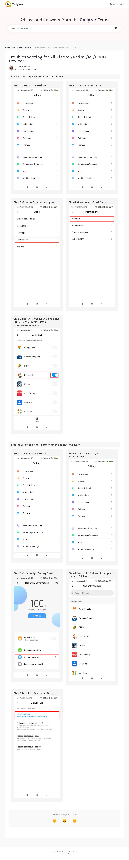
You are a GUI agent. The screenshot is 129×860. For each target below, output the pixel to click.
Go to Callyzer (117, 4)
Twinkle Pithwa (24, 66)
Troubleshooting (25, 47)
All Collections (10, 47)
